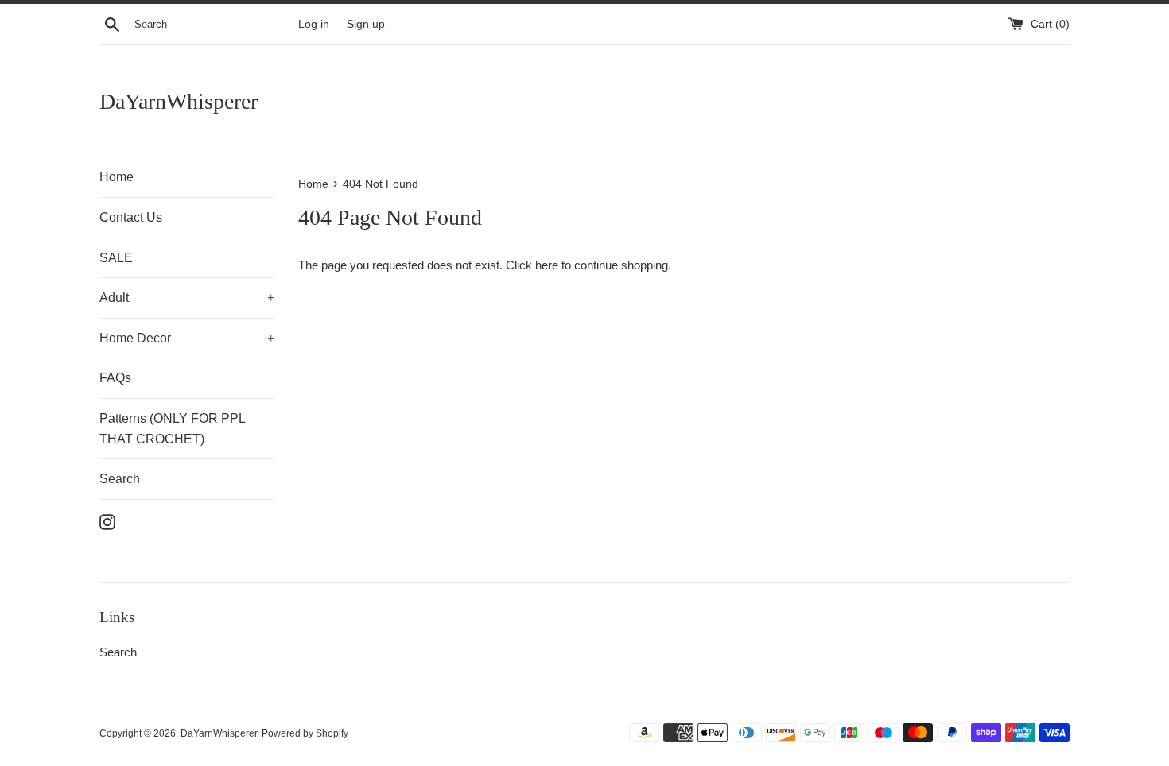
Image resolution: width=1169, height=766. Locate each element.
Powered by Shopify (305, 733)
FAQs (115, 378)
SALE (116, 258)
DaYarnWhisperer (178, 101)
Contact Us (130, 217)
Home (116, 177)
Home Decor (186, 338)
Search (119, 479)
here (546, 265)
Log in (313, 24)
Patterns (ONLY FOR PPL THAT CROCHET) (172, 429)
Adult (186, 297)
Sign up (366, 24)
